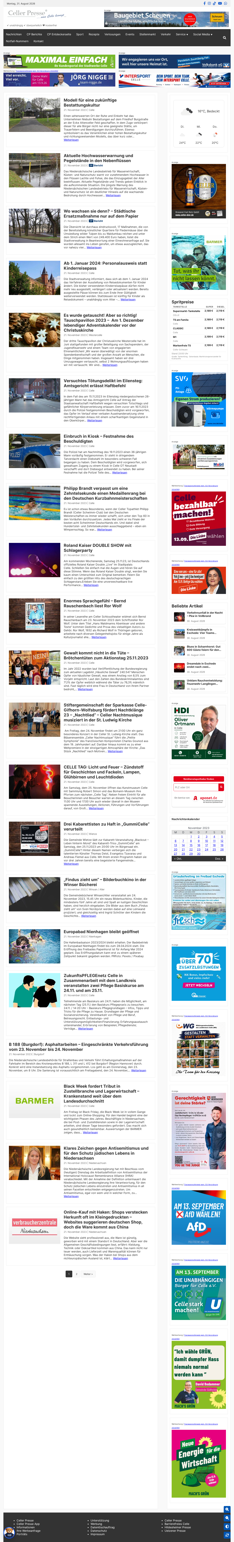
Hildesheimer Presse (178, 1527)
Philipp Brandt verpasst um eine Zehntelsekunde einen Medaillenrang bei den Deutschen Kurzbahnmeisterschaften (105, 493)
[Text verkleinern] (227, 1518)
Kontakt (39, 41)
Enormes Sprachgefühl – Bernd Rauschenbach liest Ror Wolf (95, 603)
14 (183, 845)
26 (222, 849)
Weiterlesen (71, 140)
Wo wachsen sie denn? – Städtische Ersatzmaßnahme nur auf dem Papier (101, 214)
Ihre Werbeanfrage (28, 1530)
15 (191, 845)
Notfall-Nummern (17, 41)
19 (221, 845)
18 (214, 845)
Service (181, 34)
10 (206, 841)
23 (198, 849)
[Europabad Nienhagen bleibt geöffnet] (34, 962)
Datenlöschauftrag (103, 1527)
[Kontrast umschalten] (227, 1526)
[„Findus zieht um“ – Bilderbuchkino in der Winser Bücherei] (34, 910)
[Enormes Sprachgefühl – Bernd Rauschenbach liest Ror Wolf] (34, 631)
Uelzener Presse (175, 1530)
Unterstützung (100, 1520)
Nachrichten (14, 34)
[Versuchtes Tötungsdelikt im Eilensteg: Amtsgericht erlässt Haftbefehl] (34, 411)
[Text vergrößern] (227, 1509)
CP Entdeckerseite (59, 34)
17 (206, 845)
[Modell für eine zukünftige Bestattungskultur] (34, 131)
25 (214, 849)
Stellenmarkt (147, 34)
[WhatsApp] (225, 3)
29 (191, 853)
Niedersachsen (97, 1163)
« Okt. (178, 858)
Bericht (98, 165)
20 (175, 849)
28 (183, 853)
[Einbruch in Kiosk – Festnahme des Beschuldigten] (34, 467)
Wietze (93, 833)
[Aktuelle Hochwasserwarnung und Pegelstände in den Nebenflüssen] (34, 186)
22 (191, 849)
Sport (80, 34)
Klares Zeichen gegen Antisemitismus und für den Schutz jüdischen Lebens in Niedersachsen (106, 1153)
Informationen (26, 1527)
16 (198, 845)
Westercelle (95, 335)
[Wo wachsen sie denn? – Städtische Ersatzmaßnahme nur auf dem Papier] (34, 242)
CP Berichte (34, 34)
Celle (91, 109)
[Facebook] (205, 3)
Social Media (201, 34)
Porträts (22, 1534)
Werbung (96, 1524)
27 (175, 853)
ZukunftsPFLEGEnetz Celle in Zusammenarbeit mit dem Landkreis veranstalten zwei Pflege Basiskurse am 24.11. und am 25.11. (104, 983)
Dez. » (219, 858)
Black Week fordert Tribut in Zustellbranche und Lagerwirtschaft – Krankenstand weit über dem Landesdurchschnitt (101, 1094)
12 (221, 841)
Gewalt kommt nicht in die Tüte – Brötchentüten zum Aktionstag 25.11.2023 (106, 655)
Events (130, 34)
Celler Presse (25, 1520)
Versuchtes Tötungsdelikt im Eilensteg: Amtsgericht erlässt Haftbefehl (103, 383)
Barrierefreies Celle (177, 1524)
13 (175, 845)
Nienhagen (95, 936)
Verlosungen (112, 34)
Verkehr (166, 34)
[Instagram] (209, 3)
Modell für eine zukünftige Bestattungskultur (90, 103)
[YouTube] (220, 3)
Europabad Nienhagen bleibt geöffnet (101, 931)
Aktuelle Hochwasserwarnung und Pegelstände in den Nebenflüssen (98, 158)
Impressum (98, 1534)
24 (206, 849)
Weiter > (88, 1274)
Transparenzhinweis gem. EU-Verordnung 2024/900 (37, 71)
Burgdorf (39, 1054)
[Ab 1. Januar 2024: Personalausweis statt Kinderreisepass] (34, 294)
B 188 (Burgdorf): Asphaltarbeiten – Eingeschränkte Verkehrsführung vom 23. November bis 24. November (78, 1047)
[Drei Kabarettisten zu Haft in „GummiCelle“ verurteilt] (34, 855)
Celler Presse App (28, 1524)
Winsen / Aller (96, 889)
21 (183, 849)
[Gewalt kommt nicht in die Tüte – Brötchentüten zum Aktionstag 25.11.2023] (34, 683)
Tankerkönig (183, 356)
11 (214, 841)
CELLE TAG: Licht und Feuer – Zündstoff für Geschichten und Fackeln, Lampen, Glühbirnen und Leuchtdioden (104, 772)
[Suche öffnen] (224, 37)
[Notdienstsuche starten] (221, 787)
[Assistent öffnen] (9, 1533)
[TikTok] (214, 3)
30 (198, 853)
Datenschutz (99, 1530)
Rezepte (94, 34)
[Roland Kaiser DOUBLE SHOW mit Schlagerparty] (34, 576)
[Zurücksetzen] (227, 1535)
